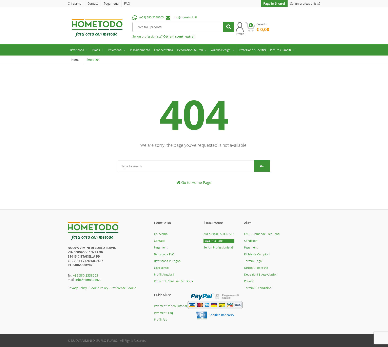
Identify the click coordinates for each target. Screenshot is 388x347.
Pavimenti (115, 50)
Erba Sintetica (163, 50)
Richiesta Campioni (257, 254)
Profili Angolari (164, 274)
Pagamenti (111, 3)
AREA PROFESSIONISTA (218, 234)
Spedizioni (251, 241)
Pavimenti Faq (163, 313)
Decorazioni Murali (190, 50)
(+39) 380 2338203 (151, 17)
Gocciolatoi (161, 268)
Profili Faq (160, 319)
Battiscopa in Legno (167, 261)
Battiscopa (77, 50)
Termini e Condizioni (258, 288)
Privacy (249, 281)
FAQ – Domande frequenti (262, 234)
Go (262, 166)
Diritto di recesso (256, 268)
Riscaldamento (140, 50)
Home (75, 60)
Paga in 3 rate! (274, 3)
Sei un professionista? (305, 3)
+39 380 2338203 (85, 275)
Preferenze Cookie (123, 288)
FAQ (127, 3)
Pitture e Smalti (280, 50)
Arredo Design (221, 50)
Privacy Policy (77, 288)
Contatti (93, 3)
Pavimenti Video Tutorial (170, 306)
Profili (96, 50)
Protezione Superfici (252, 50)
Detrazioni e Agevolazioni (261, 274)
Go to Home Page (195, 182)
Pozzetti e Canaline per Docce (174, 281)
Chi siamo (74, 3)
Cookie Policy (99, 288)
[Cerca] (228, 27)
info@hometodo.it (185, 17)
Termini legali (253, 261)
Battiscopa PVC (164, 254)
